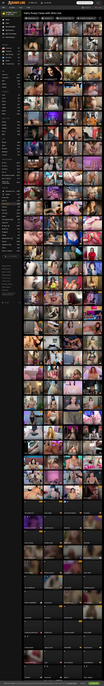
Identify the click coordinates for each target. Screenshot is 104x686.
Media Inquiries (6, 275)
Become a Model (7, 284)
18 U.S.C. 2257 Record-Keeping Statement (9, 294)
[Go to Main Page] (16, 2)
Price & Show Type (65, 18)
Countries (47, 18)
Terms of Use (6, 281)
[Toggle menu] (3, 2)
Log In (98, 3)
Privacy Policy (6, 278)
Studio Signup (6, 287)
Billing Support (6, 269)
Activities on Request (86, 18)
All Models (5, 290)
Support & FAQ (6, 266)
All (100, 18)
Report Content (6, 272)
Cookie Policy (72, 683)
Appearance (32, 18)
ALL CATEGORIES (12, 256)
